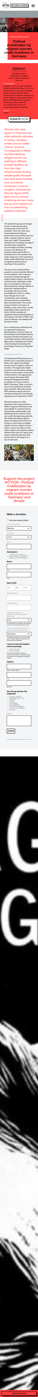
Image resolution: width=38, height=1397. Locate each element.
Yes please (14, 649)
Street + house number (13, 670)
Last (8, 578)
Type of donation (13, 524)
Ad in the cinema (17, 708)
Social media (15, 697)
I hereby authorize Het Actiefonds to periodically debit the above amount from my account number (19, 556)
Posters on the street (16, 699)
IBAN (9, 542)
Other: (12, 710)
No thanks (14, 651)
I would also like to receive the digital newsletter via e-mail (18, 629)
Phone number (12, 603)
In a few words (8, 84)
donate (19, 119)
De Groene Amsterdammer (16, 705)
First (8, 570)
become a (19, 5)
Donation (11, 533)
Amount (6, 111)
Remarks (10, 713)
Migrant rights (23, 37)
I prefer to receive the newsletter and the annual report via (17, 614)
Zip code (9, 686)
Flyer (11, 701)
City (8, 678)
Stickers (13, 703)
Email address (12, 593)
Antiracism (13, 37)
